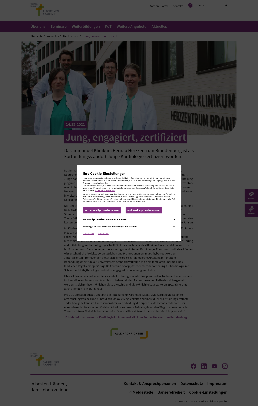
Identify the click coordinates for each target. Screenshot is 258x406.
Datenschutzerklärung (105, 190)
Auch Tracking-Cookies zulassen (143, 210)
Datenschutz (88, 233)
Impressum (103, 233)
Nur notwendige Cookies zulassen (102, 210)
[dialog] (129, 203)
